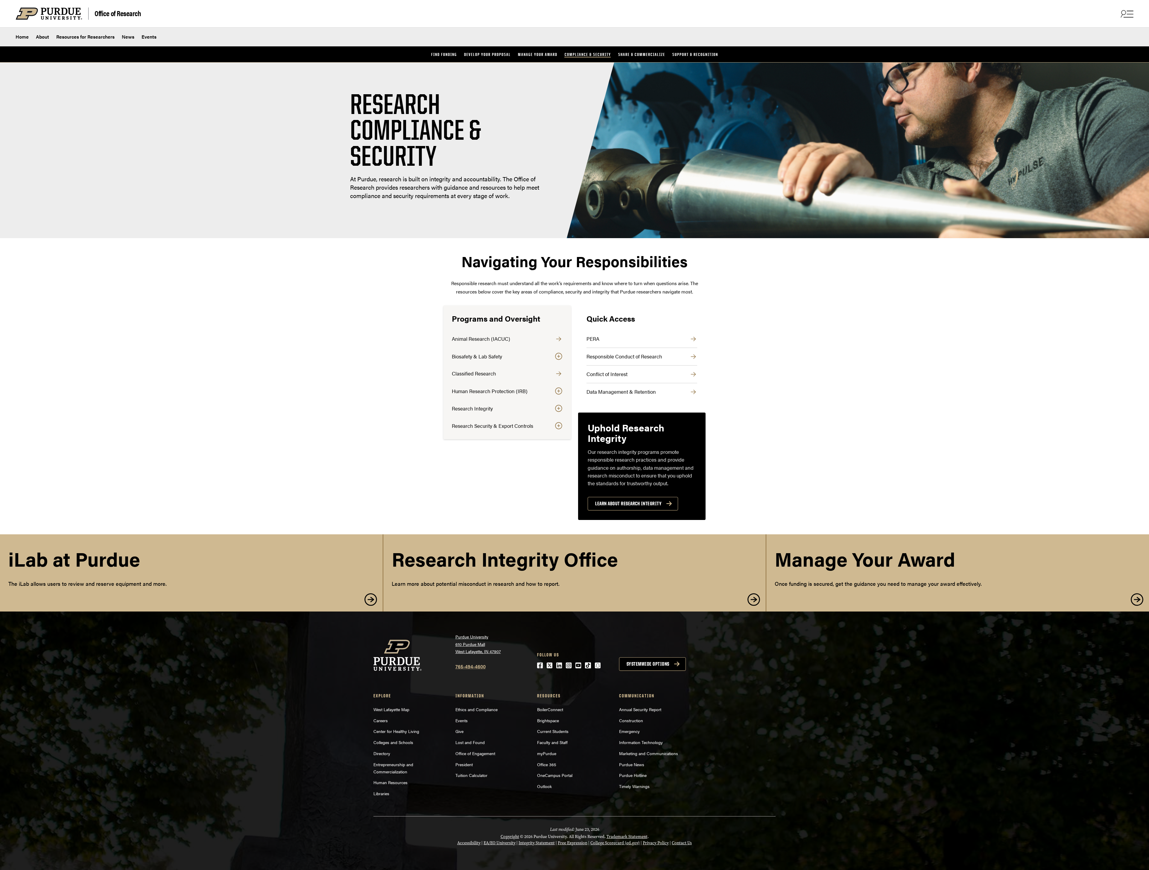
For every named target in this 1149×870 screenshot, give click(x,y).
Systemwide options (648, 664)
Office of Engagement (475, 753)
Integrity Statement (537, 843)
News (128, 36)
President (464, 764)
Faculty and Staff (552, 742)
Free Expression (572, 843)
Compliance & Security (588, 54)
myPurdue (546, 753)
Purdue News (631, 764)
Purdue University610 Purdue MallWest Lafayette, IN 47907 (478, 644)
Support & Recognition (695, 54)
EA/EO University (500, 843)
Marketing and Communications (648, 753)
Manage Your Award (537, 54)
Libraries (381, 793)
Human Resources (390, 782)
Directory (381, 753)
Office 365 (546, 764)
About (42, 36)
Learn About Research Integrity (628, 504)
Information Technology (641, 742)
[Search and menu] (1126, 14)
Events (149, 36)
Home (22, 36)
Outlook (544, 786)
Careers (380, 720)
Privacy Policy (656, 843)
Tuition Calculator (471, 775)
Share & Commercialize (641, 54)
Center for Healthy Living (396, 731)
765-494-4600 (470, 666)
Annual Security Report (640, 709)
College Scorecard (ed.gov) (615, 843)
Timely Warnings (634, 786)
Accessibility (469, 843)
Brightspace (548, 720)
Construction (631, 720)
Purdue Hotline (633, 775)
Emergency (629, 731)
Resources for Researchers (85, 36)
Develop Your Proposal (487, 54)
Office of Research (118, 13)
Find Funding (444, 54)
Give (459, 731)
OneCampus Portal (554, 775)
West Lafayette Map (391, 709)
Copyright (510, 836)
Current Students (553, 731)
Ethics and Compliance (476, 709)
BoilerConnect (550, 709)
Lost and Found (470, 742)
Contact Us (682, 843)
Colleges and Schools (393, 742)
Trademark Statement (627, 836)
